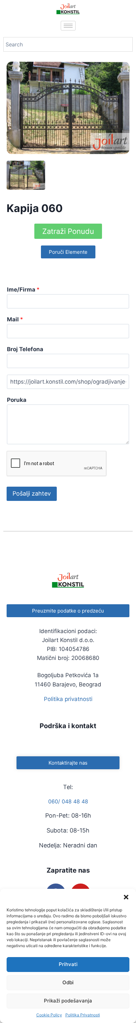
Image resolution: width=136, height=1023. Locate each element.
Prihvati (68, 964)
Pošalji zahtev (32, 493)
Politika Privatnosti (82, 1014)
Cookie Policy (49, 1014)
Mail (15, 319)
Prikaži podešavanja (68, 1000)
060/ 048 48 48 (68, 801)
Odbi (68, 982)
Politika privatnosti (68, 699)
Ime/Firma (23, 289)
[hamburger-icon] (68, 25)
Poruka (16, 400)
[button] (126, 897)
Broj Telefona (25, 349)
